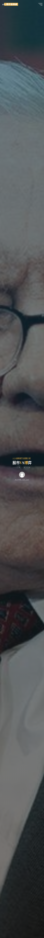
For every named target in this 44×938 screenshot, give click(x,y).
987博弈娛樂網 (9, 4)
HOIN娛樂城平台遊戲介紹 (22, 458)
